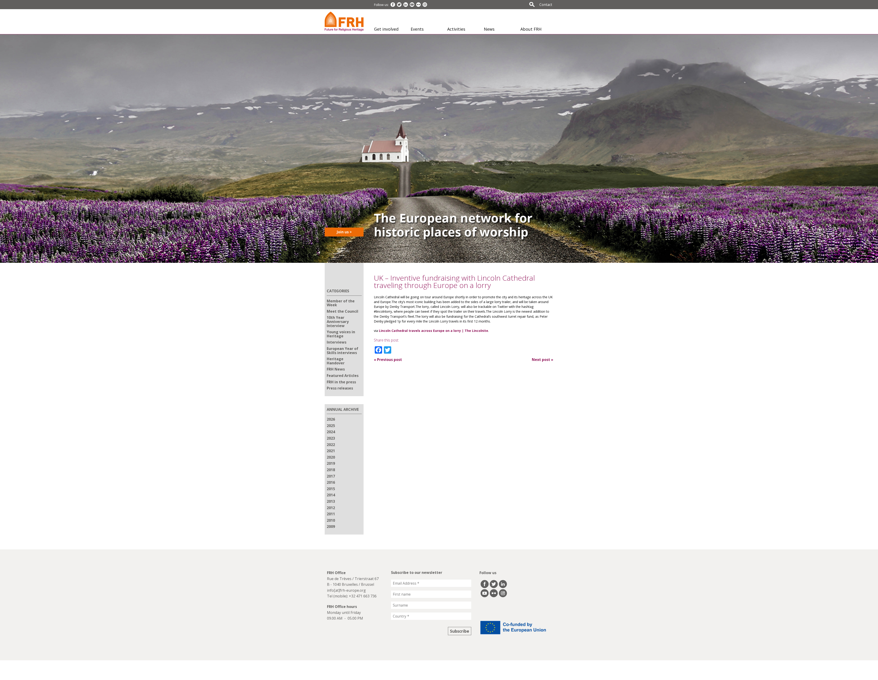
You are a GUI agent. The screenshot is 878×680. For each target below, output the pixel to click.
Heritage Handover (336, 361)
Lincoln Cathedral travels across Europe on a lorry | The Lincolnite (433, 330)
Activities (456, 29)
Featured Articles (343, 375)
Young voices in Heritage (341, 334)
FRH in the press (341, 381)
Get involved (386, 29)
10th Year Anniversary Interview (338, 321)
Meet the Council (342, 311)
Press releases (340, 388)
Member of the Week (341, 303)
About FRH (530, 29)
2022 (331, 444)
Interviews (336, 342)
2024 (331, 431)
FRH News (336, 369)
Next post (542, 359)
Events (417, 29)
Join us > (344, 232)
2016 (331, 482)
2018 (331, 469)
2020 (331, 457)
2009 (331, 526)
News (489, 29)
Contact (545, 4)
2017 (331, 476)
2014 (331, 494)
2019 (331, 463)
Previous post (388, 359)
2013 (331, 501)
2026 (331, 419)
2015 (331, 488)
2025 (331, 425)
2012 (331, 507)
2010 (331, 520)
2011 (331, 513)
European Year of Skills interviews (342, 350)
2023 (331, 438)
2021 (331, 450)
